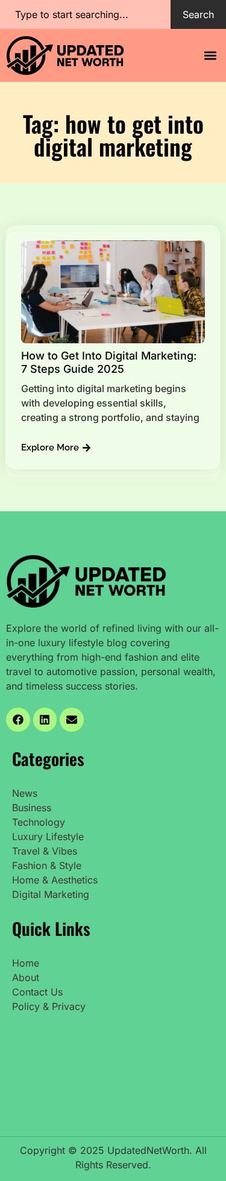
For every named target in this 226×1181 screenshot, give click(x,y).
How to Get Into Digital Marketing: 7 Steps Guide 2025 (108, 362)
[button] (210, 55)
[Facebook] (18, 720)
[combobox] (85, 14)
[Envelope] (72, 720)
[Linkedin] (45, 720)
